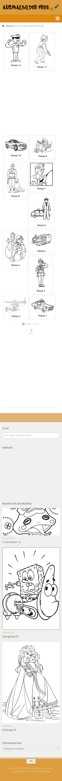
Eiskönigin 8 (9, 730)
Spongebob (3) (10, 636)
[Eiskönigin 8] (31, 682)
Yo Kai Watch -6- (12, 542)
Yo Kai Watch (8, 538)
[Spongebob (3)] (31, 589)
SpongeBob (8, 632)
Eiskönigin (7, 726)
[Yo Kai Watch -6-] (31, 521)
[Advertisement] (31, 103)
